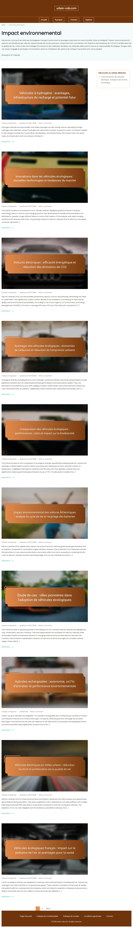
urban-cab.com (66, 8)
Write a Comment (45, 123)
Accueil (44, 20)
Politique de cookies (71, 916)
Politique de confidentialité (47, 916)
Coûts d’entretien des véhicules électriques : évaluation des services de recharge (114, 80)
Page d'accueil (26, 916)
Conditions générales (92, 916)
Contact (73, 20)
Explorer (88, 20)
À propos (58, 20)
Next (48, 908)
